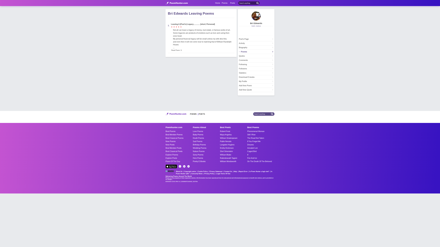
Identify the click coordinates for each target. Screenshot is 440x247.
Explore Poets (171, 158)
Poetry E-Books (199, 161)
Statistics (242, 73)
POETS (202, 114)
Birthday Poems (199, 145)
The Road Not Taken (255, 138)
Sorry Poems (198, 155)
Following (243, 64)
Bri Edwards (256, 23)
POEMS (193, 114)
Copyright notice (190, 171)
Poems (244, 52)
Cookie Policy (203, 171)
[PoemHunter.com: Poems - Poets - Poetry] (177, 3)
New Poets (170, 145)
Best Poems (170, 131)
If (247, 155)
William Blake (225, 155)
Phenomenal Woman (255, 131)
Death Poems (198, 138)
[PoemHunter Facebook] (180, 166)
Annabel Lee (252, 148)
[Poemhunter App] (171, 166)
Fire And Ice (252, 158)
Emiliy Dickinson (227, 148)
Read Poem (175, 50)
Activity (242, 43)
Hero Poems (198, 158)
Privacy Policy (209, 174)
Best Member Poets (174, 148)
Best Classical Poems (174, 138)
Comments (243, 60)
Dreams (250, 145)
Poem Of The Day (173, 161)
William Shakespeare (228, 138)
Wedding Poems (199, 148)
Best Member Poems (174, 135)
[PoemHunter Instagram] (188, 166)
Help (235, 171)
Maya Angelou (226, 135)
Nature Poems (199, 151)
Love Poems (198, 131)
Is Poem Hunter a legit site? (259, 171)
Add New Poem (245, 86)
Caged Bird (252, 151)
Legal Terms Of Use (223, 174)
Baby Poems (198, 135)
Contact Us (228, 171)
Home (217, 3)
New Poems (171, 141)
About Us (179, 171)
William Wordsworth (228, 161)
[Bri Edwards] (256, 16)
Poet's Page (244, 39)
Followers (243, 69)
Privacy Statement (216, 171)
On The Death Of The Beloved (259, 161)
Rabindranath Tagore (228, 158)
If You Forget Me (254, 141)
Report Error (243, 171)
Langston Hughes (227, 145)
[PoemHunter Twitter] (184, 166)
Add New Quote (245, 90)
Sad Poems (197, 141)
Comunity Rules (197, 174)
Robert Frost (225, 131)
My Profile (243, 81)
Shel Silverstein (226, 151)
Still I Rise (251, 135)
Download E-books (246, 77)
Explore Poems (172, 155)
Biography (243, 47)
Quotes (242, 56)
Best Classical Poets (174, 151)
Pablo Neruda (225, 141)
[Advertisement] (34, 216)
